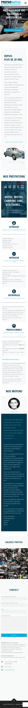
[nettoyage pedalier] (17, 563)
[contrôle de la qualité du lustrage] (10, 577)
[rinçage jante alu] (3, 559)
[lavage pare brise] (10, 568)
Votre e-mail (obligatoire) (9, 603)
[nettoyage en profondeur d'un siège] (3, 563)
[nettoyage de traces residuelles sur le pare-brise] (17, 555)
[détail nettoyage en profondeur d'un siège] (10, 563)
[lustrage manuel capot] (3, 577)
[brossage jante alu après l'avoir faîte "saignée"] (24, 555)
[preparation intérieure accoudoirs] (17, 559)
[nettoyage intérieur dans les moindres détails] (24, 559)
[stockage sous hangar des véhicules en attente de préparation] (3, 550)
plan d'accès (14, 35)
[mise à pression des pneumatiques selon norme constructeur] (10, 555)
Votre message (5, 615)
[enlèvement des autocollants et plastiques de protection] (3, 555)
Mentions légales (20, 704)
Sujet (3, 609)
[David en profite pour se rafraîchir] (10, 572)
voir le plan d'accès (14, 142)
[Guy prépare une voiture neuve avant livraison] (10, 550)
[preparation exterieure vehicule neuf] (17, 550)
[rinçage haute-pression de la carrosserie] (24, 568)
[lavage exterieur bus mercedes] (24, 577)
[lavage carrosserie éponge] (17, 572)
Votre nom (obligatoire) (8, 596)
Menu (25, 3)
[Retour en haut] (14, 700)
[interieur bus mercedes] (17, 577)
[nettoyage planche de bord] (24, 563)
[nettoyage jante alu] (10, 559)
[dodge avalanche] (3, 568)
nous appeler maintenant (14, 30)
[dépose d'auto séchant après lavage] (24, 572)
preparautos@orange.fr (10, 670)
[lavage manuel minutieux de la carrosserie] (3, 572)
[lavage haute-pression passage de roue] (17, 568)
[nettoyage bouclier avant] (24, 550)
